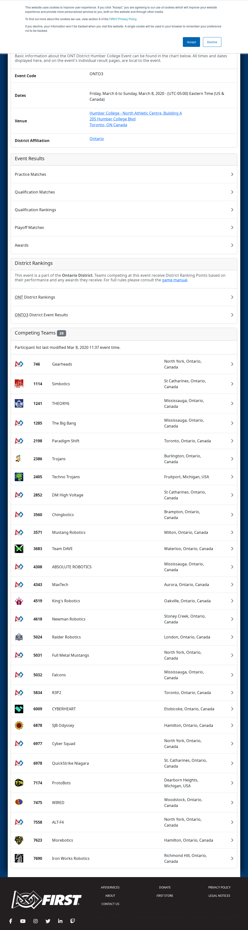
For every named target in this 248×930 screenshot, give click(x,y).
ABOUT (110, 896)
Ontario (97, 138)
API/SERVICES (110, 887)
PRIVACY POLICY (219, 887)
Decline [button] (212, 42)
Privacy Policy (122, 19)
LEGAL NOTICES (219, 896)
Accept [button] (191, 42)
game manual (174, 280)
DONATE (165, 887)
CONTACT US (110, 904)
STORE (164, 896)
